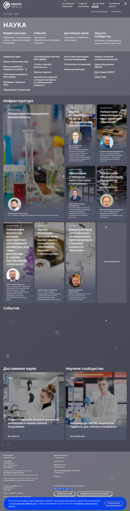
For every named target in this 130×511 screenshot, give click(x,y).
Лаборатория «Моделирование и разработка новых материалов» (111, 180)
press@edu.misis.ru (9, 457)
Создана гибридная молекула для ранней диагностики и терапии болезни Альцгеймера (33, 423)
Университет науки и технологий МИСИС (71, 486)
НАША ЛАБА (100, 77)
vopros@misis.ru (59, 461)
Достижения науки (76, 33)
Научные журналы (42, 72)
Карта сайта (7, 489)
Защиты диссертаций (74, 69)
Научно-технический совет (16, 62)
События (40, 33)
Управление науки (11, 57)
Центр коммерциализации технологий (67, 470)
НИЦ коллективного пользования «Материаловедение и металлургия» (49, 297)
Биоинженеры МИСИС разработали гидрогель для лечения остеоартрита (93, 425)
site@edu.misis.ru (8, 487)
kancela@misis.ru (8, 467)
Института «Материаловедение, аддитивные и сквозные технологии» (79, 209)
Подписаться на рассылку (95, 494)
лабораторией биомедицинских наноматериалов (43, 215)
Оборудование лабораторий (16, 90)
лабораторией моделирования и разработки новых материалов (111, 215)
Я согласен (114, 503)
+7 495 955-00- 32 (9, 463)
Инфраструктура (14, 33)
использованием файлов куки (23, 504)
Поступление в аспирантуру (77, 64)
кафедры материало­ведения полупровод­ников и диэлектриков (49, 293)
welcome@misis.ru (59, 467)
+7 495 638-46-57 (59, 472)
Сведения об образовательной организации (17, 496)
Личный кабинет (116, 11)
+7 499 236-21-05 (12, 465)
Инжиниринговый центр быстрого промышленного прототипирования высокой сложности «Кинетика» (80, 240)
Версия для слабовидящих (99, 11)
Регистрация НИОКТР (105, 72)
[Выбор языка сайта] (125, 11)
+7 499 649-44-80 (59, 457)
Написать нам (64, 494)
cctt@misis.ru (58, 476)
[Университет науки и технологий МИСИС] (12, 5)
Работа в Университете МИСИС (13, 493)
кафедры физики (114, 211)
